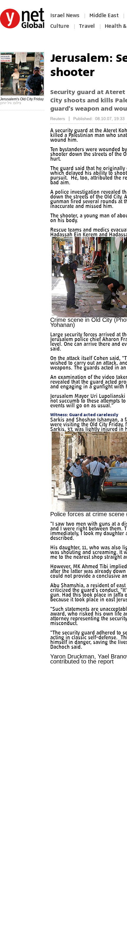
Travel (87, 26)
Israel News (64, 15)
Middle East (104, 15)
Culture (59, 26)
